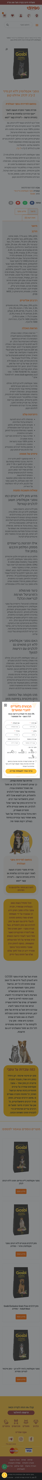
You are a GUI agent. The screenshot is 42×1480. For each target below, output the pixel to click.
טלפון (35, 731)
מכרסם (9, 752)
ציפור (30, 758)
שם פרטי (34, 723)
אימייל (17, 731)
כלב (29, 752)
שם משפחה (15, 723)
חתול (19, 752)
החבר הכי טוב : (32, 747)
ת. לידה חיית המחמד (14, 739)
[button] (5, 705)
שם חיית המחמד (32, 739)
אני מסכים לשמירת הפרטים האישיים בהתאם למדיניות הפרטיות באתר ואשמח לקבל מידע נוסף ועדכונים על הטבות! (20, 764)
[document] (21, 740)
